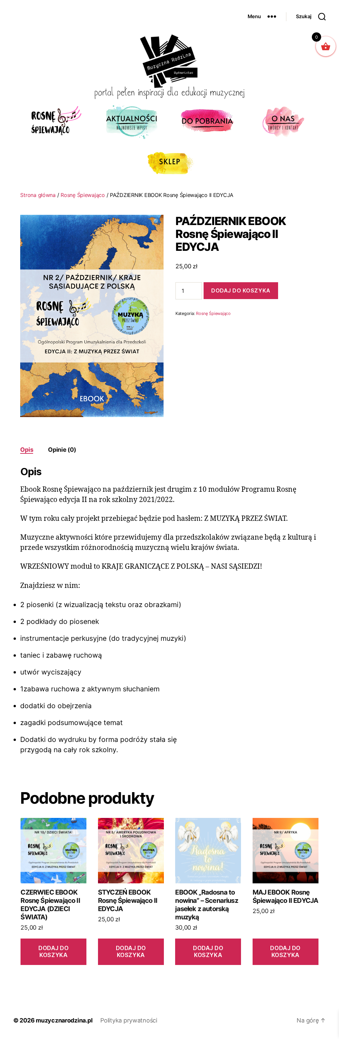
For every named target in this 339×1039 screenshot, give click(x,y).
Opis (26, 449)
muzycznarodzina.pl (64, 1020)
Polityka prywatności (128, 1020)
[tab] (26, 449)
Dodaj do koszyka (240, 290)
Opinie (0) (62, 449)
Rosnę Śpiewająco (83, 195)
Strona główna (38, 195)
